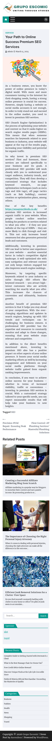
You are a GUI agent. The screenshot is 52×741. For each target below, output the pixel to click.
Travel (6, 722)
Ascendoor (16, 737)
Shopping (8, 717)
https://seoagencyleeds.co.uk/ (21, 209)
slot (6, 631)
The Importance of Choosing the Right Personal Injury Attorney (26, 538)
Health (7, 708)
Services (9, 33)
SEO (13, 412)
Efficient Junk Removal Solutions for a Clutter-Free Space (26, 594)
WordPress (42, 737)
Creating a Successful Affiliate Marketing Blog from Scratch (21, 482)
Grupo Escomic (30, 734)
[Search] (46, 19)
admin (10, 52)
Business (7, 699)
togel (6, 638)
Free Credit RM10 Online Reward (17, 667)
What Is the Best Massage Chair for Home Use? (23, 663)
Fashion (7, 704)
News (6, 713)
